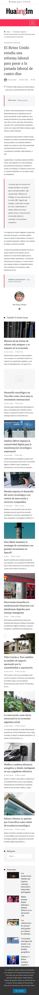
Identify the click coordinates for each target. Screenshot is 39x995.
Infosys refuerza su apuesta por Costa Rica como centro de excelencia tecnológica (18, 822)
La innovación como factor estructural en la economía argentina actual (17, 718)
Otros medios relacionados (19, 280)
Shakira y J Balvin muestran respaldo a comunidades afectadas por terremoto (26, 965)
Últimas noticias (23, 100)
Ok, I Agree (19, 991)
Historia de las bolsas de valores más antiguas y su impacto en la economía (17, 344)
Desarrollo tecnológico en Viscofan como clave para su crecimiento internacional (18, 396)
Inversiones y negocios (12, 43)
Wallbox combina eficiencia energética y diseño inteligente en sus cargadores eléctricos (19, 768)
